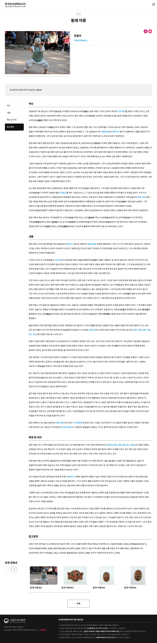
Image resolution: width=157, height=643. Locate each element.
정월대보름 (105, 131)
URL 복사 (146, 31)
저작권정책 (42, 630)
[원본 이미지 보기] (66, 72)
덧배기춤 (59, 423)
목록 (78, 603)
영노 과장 (32, 334)
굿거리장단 (77, 423)
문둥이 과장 (137, 330)
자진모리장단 (67, 427)
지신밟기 (62, 192)
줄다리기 (115, 131)
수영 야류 (121, 111)
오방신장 (92, 330)
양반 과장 (141, 197)
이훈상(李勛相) (80, 40)
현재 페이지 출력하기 (150, 31)
